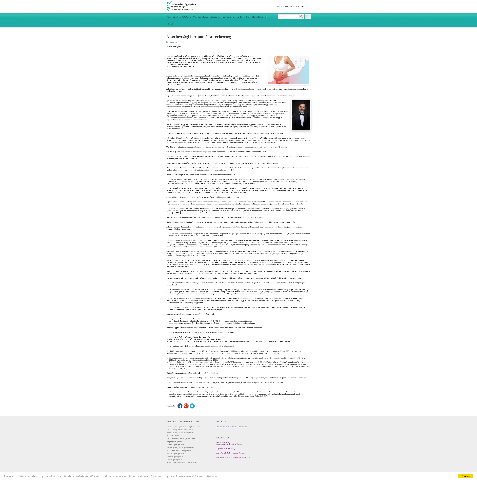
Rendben (466, 476)
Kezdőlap (171, 17)
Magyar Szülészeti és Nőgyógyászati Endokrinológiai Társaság (229, 443)
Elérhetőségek (259, 17)
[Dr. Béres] (182, 10)
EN (308, 17)
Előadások (214, 17)
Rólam (171, 24)
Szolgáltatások (184, 17)
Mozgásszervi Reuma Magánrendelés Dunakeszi (231, 427)
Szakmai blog (227, 17)
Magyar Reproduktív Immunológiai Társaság (230, 453)
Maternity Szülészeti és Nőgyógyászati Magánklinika (233, 457)
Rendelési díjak (243, 17)
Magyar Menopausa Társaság (225, 449)
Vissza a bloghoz (173, 46)
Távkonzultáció (200, 17)
